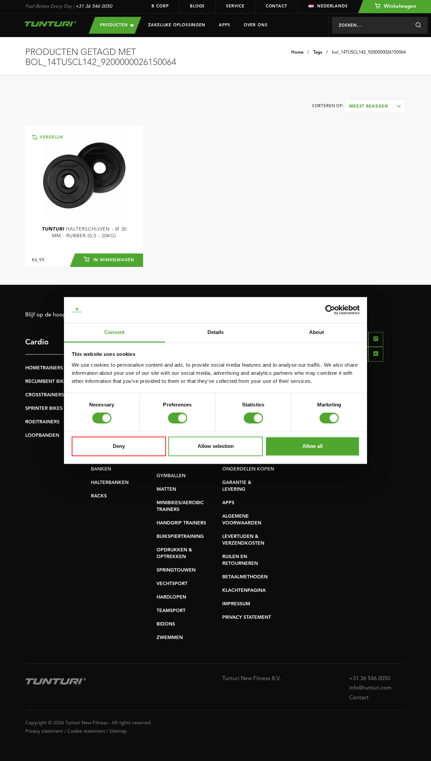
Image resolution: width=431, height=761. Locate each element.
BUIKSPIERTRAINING (180, 536)
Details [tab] (215, 332)
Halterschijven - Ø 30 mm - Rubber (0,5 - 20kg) (84, 232)
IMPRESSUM (236, 604)
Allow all (312, 446)
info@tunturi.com (370, 688)
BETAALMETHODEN (245, 577)
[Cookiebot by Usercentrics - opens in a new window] (330, 310)
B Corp (160, 6)
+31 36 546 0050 (93, 6)
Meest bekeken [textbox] (368, 106)
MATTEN (166, 489)
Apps (224, 25)
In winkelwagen (113, 260)
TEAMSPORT (171, 610)
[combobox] (375, 106)
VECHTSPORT (172, 583)
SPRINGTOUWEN (176, 570)
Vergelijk (50, 137)
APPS (228, 502)
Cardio (36, 342)
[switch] (177, 418)
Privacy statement (44, 731)
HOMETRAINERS (44, 368)
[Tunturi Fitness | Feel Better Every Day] (50, 24)
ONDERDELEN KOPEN (248, 469)
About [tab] (316, 332)
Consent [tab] (114, 332)
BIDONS (166, 624)
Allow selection (216, 446)
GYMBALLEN (171, 476)
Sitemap (118, 731)
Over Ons (256, 25)
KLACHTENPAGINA (244, 590)
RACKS (99, 496)
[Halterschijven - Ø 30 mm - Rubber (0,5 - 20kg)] (84, 175)
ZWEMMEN (170, 637)
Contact (276, 6)
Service (235, 6)
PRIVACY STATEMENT (246, 617)
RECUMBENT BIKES (47, 381)
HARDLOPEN (171, 597)
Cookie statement (86, 731)
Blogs (197, 6)
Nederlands (332, 6)
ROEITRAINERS (42, 422)
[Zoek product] (418, 25)
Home (297, 52)
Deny (119, 446)
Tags (317, 52)
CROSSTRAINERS (44, 395)
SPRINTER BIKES (44, 408)
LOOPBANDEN (42, 435)
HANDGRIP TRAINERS (181, 523)
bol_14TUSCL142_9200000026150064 (369, 52)
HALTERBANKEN (110, 482)
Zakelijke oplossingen (176, 25)
